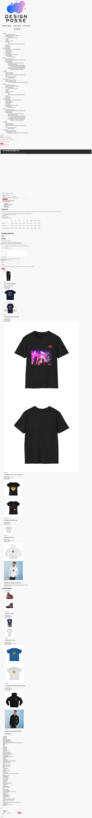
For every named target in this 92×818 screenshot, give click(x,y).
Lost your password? (5, 144)
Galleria (4, 33)
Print (4, 788)
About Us (5, 738)
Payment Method (6, 787)
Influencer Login (6, 775)
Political (7, 41)
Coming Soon (5, 750)
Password (3, 141)
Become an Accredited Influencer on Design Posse (16, 59)
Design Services (9, 55)
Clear (14, 196)
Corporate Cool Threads (8, 753)
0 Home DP (5, 736)
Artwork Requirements (7, 741)
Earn (4, 763)
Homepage (5, 772)
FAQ (6, 70)
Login (2, 143)
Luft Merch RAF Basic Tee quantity (9, 197)
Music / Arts (8, 46)
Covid (9, 42)
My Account (5, 779)
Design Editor (5, 759)
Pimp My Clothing (11, 56)
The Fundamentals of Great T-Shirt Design (16, 68)
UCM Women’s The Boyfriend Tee (10, 520)
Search (4, 811)
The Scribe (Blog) (9, 62)
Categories (5, 747)
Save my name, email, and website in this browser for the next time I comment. (18, 266)
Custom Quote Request (8, 756)
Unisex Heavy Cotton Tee (9, 537)
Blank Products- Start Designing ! (12, 35)
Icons (4, 774)
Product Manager (6, 790)
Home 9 (4, 771)
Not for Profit (8, 50)
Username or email (5, 139)
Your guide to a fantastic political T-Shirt (16, 43)
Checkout (5, 748)
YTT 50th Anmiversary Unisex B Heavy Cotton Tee (15, 685)
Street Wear (8, 47)
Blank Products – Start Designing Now (13, 49)
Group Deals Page (6, 770)
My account (5, 78)
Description (6, 203)
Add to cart (5, 199)
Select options (7, 288)
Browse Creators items (12, 37)
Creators (6, 285)
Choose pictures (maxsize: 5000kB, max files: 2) (10, 258)
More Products (6, 206)
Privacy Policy (6, 789)
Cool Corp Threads (9, 40)
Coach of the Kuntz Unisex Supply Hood (13, 731)
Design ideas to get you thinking (17, 69)
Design (4, 758)
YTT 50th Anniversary (10, 34)
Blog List (4, 743)
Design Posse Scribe (7, 761)
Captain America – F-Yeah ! (10, 640)
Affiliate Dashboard (7, 739)
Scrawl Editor (5, 792)
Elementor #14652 (7, 765)
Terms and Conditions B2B (11, 76)
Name (2, 262)
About (4, 57)
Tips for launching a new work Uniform (18, 66)
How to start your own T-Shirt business (16, 63)
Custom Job (5, 755)
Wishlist (4, 805)
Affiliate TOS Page (6, 740)
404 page (5, 737)
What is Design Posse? (7, 804)
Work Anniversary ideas (12, 64)
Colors (3, 195)
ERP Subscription (6, 766)
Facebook (6, 201)
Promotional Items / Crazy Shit (12, 54)
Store (4, 797)
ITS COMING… (5, 776)
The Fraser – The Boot (9, 613)
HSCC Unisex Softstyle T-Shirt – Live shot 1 (13, 474)
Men (15, 585)
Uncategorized (11, 200)
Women (26, 585)
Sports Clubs (8, 52)
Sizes (4, 196)
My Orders (5, 782)
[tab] (46, 203)
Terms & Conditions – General (9, 798)
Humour (7, 45)
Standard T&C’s (11, 77)
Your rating (3, 247)
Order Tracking (6, 786)
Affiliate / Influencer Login (11, 81)
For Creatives (8, 53)
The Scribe (5, 803)
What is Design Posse (10, 58)
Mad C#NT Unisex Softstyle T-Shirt (11, 316)
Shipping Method (6, 794)
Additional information (8, 204)
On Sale (7, 38)
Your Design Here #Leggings (10, 283)
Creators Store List (9, 36)
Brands (7, 39)
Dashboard (5, 757)
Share (4, 793)
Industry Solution (6, 48)
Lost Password (6, 777)
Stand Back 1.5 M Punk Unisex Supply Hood (12, 582)
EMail (9, 201)
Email (2, 264)
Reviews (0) (6, 205)
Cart (4, 744)
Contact (4, 71)
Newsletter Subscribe (7, 783)
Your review (4, 256)
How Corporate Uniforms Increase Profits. (16, 65)
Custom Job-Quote (9, 73)
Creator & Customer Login (11, 80)
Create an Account (7, 137)
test (4, 801)
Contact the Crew (9, 72)
